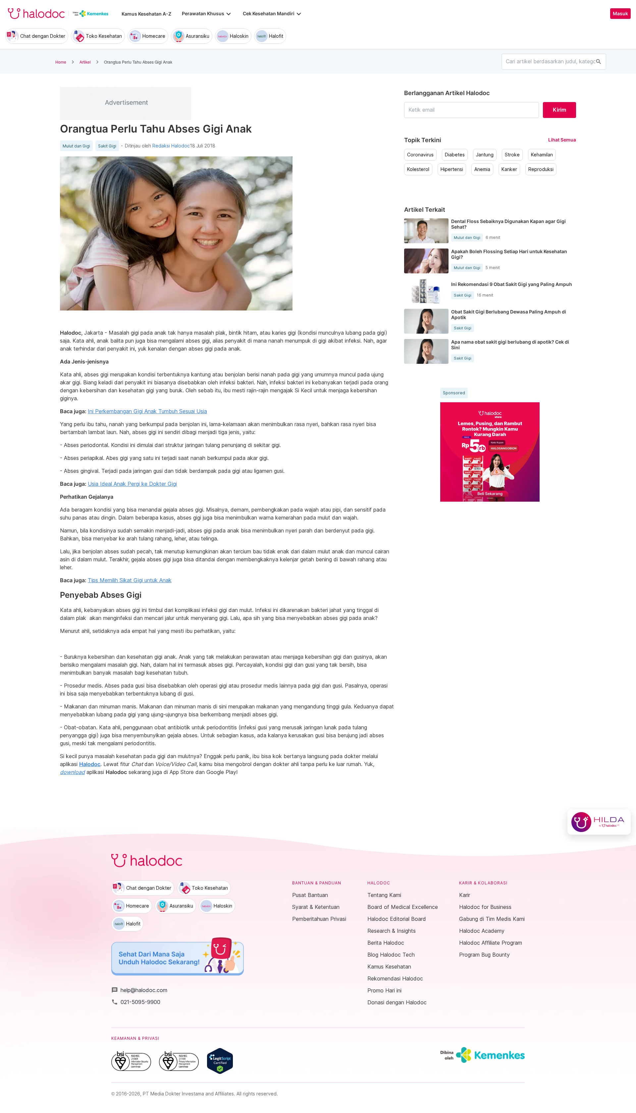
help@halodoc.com (139, 990)
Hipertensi (452, 169)
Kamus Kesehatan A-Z (146, 14)
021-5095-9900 (135, 1002)
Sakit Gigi (107, 146)
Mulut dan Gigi (76, 146)
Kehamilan (542, 154)
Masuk (620, 13)
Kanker (509, 169)
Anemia (482, 169)
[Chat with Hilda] (599, 822)
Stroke (512, 154)
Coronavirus (420, 154)
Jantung (485, 154)
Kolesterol (418, 169)
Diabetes (455, 154)
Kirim (559, 110)
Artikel (85, 62)
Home (60, 62)
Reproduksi (541, 169)
